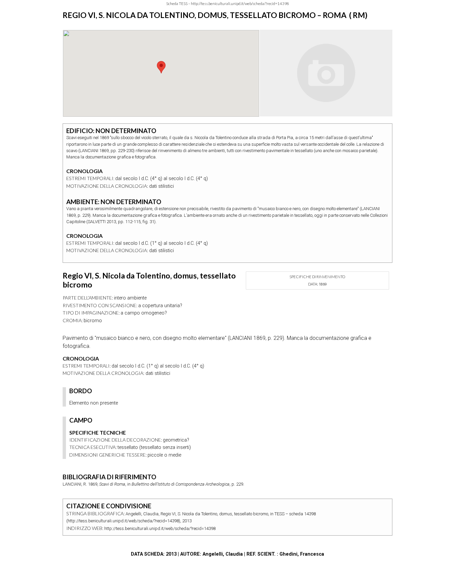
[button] (161, 67)
